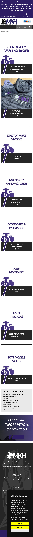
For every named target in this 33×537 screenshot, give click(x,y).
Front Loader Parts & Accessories (13, 394)
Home (3, 31)
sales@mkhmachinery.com (8, 16)
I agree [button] (20, 523)
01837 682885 (5, 14)
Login (30, 14)
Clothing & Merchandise (10, 396)
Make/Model (7, 398)
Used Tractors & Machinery (11, 406)
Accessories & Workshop (10, 402)
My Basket (28, 16)
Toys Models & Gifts (9, 409)
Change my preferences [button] (20, 531)
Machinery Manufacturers (10, 400)
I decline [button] (19, 527)
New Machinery (7, 404)
